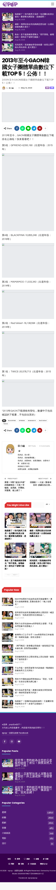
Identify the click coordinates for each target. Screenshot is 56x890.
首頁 (9, 859)
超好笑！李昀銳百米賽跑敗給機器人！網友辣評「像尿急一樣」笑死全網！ (33, 789)
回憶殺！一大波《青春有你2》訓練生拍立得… (40, 483)
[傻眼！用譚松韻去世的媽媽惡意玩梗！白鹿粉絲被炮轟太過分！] (7, 27)
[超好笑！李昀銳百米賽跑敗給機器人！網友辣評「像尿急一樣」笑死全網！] (7, 790)
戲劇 (7, 544)
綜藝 (4, 817)
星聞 (47, 88)
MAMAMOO (32, 421)
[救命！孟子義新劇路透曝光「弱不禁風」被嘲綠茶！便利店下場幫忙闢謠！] (7, 37)
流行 (4, 843)
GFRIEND (22, 421)
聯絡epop (44, 864)
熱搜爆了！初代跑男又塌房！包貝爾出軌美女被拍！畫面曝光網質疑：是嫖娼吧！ (34, 15)
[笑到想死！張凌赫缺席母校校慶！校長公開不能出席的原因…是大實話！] (7, 47)
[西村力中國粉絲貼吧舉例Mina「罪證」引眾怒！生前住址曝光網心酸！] (7, 682)
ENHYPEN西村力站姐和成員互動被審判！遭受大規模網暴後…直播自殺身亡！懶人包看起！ (33, 601)
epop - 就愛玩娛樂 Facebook (15, 733)
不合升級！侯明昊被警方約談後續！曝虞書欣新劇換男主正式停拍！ (34, 669)
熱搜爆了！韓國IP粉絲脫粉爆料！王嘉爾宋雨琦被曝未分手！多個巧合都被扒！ (34, 702)
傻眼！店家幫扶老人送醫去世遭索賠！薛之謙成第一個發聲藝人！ (33, 776)
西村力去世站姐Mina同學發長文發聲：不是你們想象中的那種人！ (33, 624)
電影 (4, 838)
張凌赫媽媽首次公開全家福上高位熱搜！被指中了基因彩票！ (34, 658)
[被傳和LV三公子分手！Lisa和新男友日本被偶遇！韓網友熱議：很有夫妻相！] (7, 637)
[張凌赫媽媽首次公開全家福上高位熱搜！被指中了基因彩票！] (7, 659)
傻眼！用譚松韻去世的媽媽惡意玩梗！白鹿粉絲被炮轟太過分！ (34, 25)
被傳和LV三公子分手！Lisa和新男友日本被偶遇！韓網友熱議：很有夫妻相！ (34, 635)
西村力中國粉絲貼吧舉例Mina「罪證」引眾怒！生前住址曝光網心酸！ (33, 680)
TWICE (5, 424)
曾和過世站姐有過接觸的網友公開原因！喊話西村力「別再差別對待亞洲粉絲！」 (34, 613)
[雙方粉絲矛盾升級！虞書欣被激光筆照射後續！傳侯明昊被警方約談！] (7, 693)
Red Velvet (43, 421)
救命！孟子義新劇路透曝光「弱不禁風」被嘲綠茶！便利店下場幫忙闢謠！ (34, 35)
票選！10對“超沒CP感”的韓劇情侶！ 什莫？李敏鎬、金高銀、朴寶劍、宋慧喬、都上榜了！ (15, 486)
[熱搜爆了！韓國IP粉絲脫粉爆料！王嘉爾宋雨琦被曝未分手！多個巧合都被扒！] (7, 704)
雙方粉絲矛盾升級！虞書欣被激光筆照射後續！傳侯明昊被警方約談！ (33, 691)
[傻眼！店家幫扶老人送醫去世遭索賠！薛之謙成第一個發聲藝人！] (7, 776)
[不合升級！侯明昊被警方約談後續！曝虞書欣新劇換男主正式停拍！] (7, 671)
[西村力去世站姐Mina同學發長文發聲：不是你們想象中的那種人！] (7, 626)
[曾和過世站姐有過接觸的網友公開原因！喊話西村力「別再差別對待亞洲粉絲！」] (7, 615)
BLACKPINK (12, 421)
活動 (22, 864)
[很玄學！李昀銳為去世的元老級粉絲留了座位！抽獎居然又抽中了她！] (7, 763)
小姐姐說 (6, 833)
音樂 (52, 88)
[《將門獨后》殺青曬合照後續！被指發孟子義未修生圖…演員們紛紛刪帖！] (7, 648)
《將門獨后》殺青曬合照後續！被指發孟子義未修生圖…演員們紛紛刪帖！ (34, 647)
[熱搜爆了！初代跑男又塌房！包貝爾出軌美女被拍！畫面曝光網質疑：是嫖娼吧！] (7, 17)
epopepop (32, 878)
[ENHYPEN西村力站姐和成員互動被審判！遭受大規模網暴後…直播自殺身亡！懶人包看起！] (7, 602)
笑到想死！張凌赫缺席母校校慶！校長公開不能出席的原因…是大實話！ (34, 46)
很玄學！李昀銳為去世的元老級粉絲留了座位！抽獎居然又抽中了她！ (33, 762)
